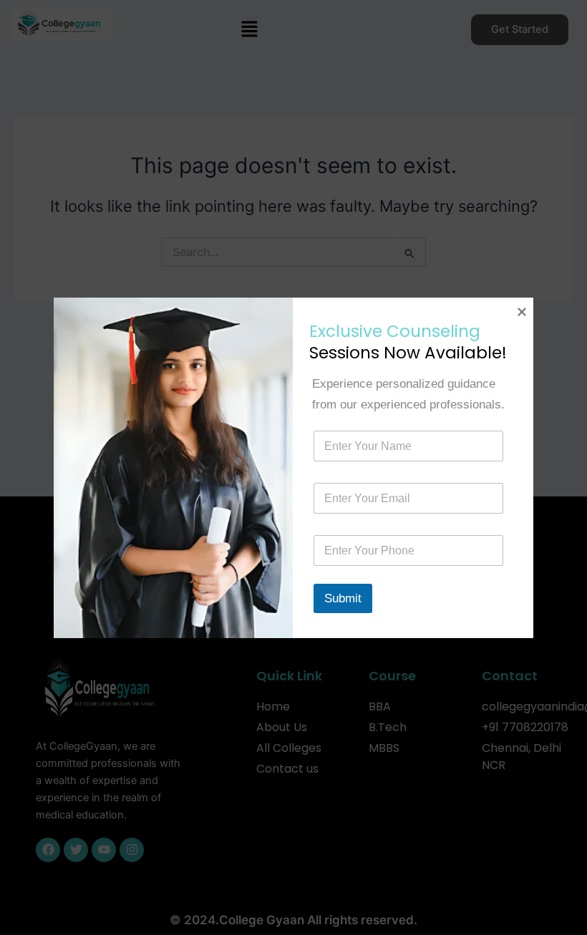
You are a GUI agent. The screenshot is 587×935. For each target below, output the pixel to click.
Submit (343, 598)
